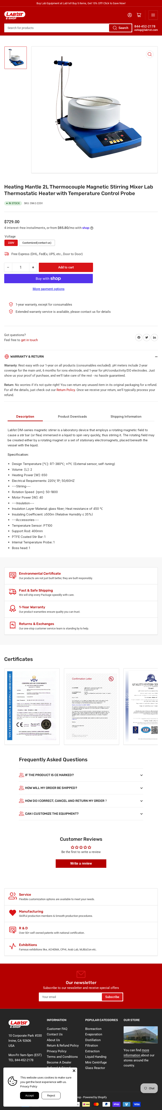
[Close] (74, 1071)
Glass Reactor (95, 1068)
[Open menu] (153, 15)
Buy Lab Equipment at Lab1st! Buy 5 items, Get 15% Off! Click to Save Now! (81, 3)
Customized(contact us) (36, 242)
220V (11, 242)
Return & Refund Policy (63, 1045)
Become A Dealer (59, 1062)
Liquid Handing (95, 1057)
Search (123, 28)
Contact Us (55, 1034)
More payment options (49, 289)
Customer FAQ (57, 1029)
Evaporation (93, 1034)
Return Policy (66, 390)
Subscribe (112, 997)
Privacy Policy (56, 1051)
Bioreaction (93, 1029)
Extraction (92, 1051)
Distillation (93, 1040)
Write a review (81, 863)
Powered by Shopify (95, 1097)
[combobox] (68, 27)
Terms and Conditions (62, 1057)
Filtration (91, 1045)
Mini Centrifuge (96, 1062)
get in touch (29, 340)
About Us (53, 1040)
